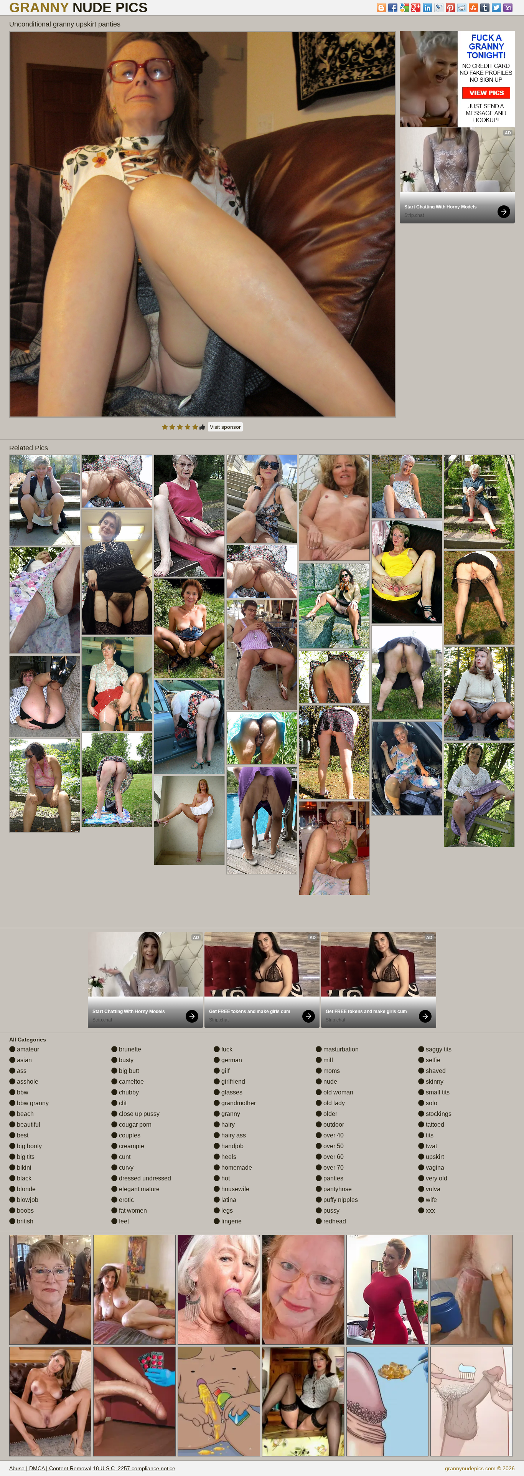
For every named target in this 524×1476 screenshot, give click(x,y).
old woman (337, 1092)
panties (332, 1178)
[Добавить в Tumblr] (484, 7)
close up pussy (138, 1114)
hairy (227, 1124)
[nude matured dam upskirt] (189, 820)
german (231, 1060)
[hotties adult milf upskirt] (116, 572)
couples (128, 1135)
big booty (28, 1146)
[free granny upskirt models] (479, 502)
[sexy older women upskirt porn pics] (44, 785)
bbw (21, 1092)
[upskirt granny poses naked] (261, 499)
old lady (333, 1103)
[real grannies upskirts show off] (189, 727)
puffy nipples (340, 1200)
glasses (231, 1092)
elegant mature (138, 1189)
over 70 (333, 1167)
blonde (25, 1189)
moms (331, 1071)
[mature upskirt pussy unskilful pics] (479, 693)
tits (428, 1135)
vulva (432, 1189)
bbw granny (32, 1103)
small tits (437, 1092)
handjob (232, 1146)
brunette (129, 1049)
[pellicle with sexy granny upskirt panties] (334, 752)
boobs (24, 1210)
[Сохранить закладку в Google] (404, 7)
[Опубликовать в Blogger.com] (381, 7)
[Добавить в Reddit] (461, 7)
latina (228, 1200)
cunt (123, 1157)
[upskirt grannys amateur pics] (44, 696)
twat (430, 1146)
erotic (125, 1200)
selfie (432, 1060)
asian (23, 1060)
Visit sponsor (225, 427)
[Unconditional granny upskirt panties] (202, 224)
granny (230, 1114)
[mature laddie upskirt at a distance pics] (189, 628)
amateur (27, 1049)
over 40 (333, 1135)
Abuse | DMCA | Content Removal (50, 1468)
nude (329, 1081)
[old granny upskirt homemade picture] (406, 768)
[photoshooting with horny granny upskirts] (406, 487)
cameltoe (130, 1081)
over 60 (333, 1157)
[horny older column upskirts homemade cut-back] (334, 677)
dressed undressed (144, 1178)
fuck (226, 1049)
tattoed (434, 1124)
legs (226, 1210)
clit (122, 1103)
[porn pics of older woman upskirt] (479, 597)
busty (125, 1060)
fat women (132, 1210)
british (24, 1221)
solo (430, 1103)
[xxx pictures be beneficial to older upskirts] (479, 794)
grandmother (238, 1103)
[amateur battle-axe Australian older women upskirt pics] (261, 820)
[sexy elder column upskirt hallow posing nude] (44, 500)
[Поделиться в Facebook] (392, 7)
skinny (433, 1081)
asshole (26, 1081)
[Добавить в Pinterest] (450, 7)
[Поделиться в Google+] (415, 7)
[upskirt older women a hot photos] (44, 600)
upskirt (434, 1157)
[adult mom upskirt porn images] (116, 683)
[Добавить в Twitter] (496, 7)
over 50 (333, 1146)
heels (228, 1157)
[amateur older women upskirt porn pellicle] (189, 516)
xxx (429, 1210)
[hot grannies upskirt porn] (261, 571)
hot (225, 1178)
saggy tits (437, 1049)
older (329, 1114)
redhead (334, 1221)
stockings (437, 1114)
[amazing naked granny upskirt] (406, 572)
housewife (234, 1189)
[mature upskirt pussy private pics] (334, 606)
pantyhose (337, 1189)
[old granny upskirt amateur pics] (261, 738)
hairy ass (233, 1135)
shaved (435, 1071)
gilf (224, 1071)
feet (123, 1221)
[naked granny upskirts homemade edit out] (116, 780)
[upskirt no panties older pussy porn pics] (261, 655)
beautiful (27, 1124)
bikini (23, 1167)
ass (20, 1071)
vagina (434, 1167)
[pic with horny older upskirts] (116, 481)
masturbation (340, 1049)
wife (430, 1200)
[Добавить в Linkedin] (427, 7)
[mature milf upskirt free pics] (334, 848)
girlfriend (232, 1081)
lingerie (231, 1221)
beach (24, 1114)
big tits (25, 1157)
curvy (125, 1167)
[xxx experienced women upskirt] (406, 672)
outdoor (333, 1124)
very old (435, 1178)
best (21, 1135)
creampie (130, 1146)
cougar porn (134, 1124)
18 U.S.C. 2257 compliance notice (134, 1468)
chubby (128, 1092)
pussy (330, 1210)
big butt (128, 1071)
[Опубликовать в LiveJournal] (438, 7)
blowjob (26, 1200)
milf (327, 1060)
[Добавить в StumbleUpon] (473, 7)
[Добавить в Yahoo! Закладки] (507, 7)
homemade (236, 1167)
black (23, 1178)
